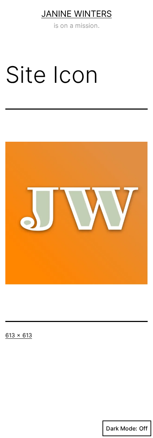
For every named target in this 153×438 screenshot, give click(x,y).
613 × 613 (18, 335)
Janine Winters (76, 14)
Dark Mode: (121, 428)
